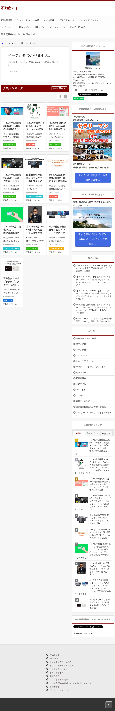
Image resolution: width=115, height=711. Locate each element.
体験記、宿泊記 (77, 27)
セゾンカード (8, 27)
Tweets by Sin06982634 (84, 634)
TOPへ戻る (13, 71)
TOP (6, 43)
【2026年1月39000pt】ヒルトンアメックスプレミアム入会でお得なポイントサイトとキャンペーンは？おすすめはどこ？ (93, 281)
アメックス (81, 395)
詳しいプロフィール (94, 90)
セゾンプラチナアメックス (61, 665)
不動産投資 (6, 20)
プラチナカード (66, 20)
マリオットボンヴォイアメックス (91, 367)
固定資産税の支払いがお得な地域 (18, 34)
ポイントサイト (57, 27)
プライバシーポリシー (59, 690)
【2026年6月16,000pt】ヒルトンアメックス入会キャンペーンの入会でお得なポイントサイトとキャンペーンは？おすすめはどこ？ (93, 295)
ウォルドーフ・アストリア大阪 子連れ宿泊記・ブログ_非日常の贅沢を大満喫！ (94, 319)
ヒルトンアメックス (89, 20)
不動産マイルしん (10, 148)
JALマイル (39, 27)
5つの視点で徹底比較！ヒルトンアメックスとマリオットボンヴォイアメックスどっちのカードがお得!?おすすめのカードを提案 (93, 309)
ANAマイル (24, 27)
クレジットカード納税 (28, 20)
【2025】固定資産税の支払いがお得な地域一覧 (70, 683)
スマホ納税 (48, 20)
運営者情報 (54, 687)
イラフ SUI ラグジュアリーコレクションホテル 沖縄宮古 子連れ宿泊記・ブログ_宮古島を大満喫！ (94, 268)
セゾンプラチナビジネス (60, 662)
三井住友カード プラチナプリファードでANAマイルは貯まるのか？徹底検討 (11, 284)
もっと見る (58, 88)
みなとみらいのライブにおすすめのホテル (93, 413)
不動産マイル (11, 8)
